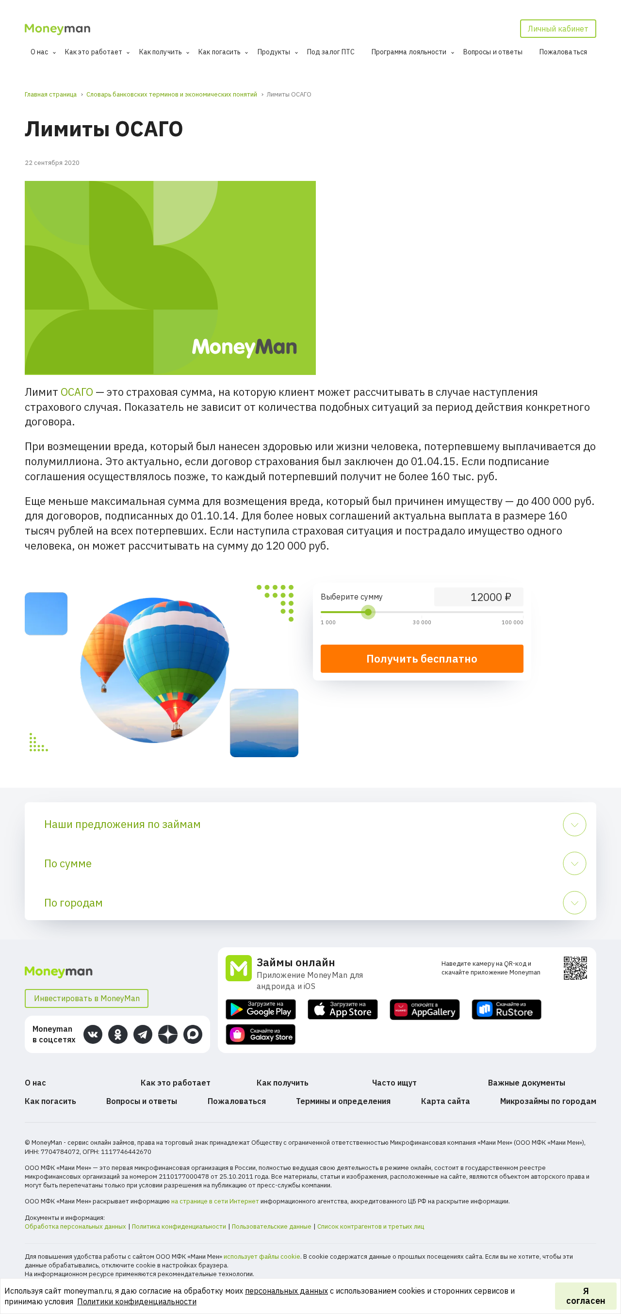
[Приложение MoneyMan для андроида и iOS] (241, 973)
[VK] (92, 1034)
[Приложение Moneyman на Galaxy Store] (261, 1034)
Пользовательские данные (271, 1226)
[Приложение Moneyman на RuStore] (507, 1009)
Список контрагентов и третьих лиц (370, 1226)
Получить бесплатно (421, 658)
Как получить (160, 52)
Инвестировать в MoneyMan (87, 998)
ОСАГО (77, 392)
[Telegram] (142, 1034)
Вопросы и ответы (493, 52)
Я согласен (585, 1295)
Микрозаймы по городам (548, 1101)
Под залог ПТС (331, 52)
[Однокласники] (117, 1034)
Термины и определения (343, 1101)
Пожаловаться (563, 52)
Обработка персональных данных (75, 1226)
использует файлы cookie (262, 1256)
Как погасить (219, 52)
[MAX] (192, 1034)
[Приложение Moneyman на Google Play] (261, 1009)
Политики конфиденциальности (136, 1301)
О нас (40, 52)
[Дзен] (167, 1034)
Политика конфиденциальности (179, 1226)
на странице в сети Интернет (215, 1201)
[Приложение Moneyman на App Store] (343, 1009)
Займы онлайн (296, 962)
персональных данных (286, 1291)
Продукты (274, 52)
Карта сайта (445, 1101)
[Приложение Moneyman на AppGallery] (425, 1009)
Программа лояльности (409, 52)
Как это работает (94, 52)
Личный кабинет (558, 28)
